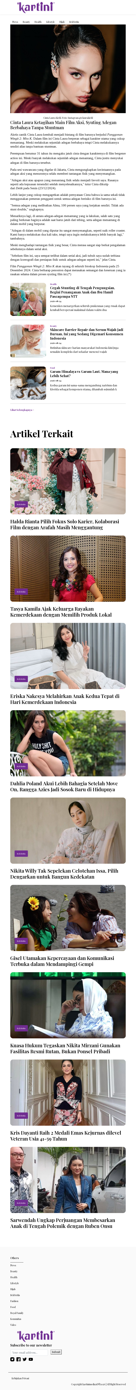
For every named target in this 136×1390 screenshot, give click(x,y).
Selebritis (74, 21)
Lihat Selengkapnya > (22, 410)
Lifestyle (50, 21)
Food (27, 36)
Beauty (26, 21)
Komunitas (58, 36)
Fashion (16, 36)
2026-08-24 (55, 301)
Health (37, 21)
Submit (56, 1352)
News (15, 21)
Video (71, 36)
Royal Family (41, 36)
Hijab (62, 21)
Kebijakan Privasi (20, 1378)
